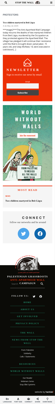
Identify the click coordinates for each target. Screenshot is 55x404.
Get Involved (27, 316)
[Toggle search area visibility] (5, 2)
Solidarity (27, 353)
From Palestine (27, 350)
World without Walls (27, 371)
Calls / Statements (27, 356)
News (7, 196)
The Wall (27, 333)
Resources (27, 364)
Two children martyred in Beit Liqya (19, 23)
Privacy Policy (27, 323)
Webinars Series (27, 381)
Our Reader (27, 378)
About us (28, 309)
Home (28, 302)
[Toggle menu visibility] (50, 2)
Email (27, 81)
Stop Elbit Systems (27, 384)
